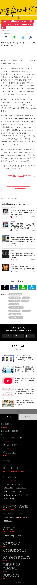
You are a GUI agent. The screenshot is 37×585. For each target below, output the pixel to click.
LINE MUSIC (8, 488)
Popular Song (9, 536)
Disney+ (27, 517)
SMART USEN (24, 495)
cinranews (26, 311)
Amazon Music (21, 488)
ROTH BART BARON (16, 307)
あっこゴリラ (14, 304)
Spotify (6, 484)
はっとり (26, 297)
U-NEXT (21, 514)
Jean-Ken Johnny (15, 294)
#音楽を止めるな (15, 314)
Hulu (13, 514)
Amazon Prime (9, 517)
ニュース (8, 198)
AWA (19, 491)
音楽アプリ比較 (9, 499)
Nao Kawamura (15, 297)
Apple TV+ (7, 521)
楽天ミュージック (10, 495)
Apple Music (16, 484)
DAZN (19, 517)
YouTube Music (9, 491)
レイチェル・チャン (16, 317)
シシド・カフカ (14, 311)
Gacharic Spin (14, 301)
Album (19, 536)
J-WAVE (24, 301)
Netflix (6, 514)
